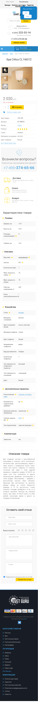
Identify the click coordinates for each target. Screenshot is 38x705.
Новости (8, 694)
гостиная (28, 394)
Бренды (8, 5)
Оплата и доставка (19, 5)
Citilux (19, 125)
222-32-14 (21, 32)
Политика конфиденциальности (16, 688)
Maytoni (7, 665)
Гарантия (30, 5)
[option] (5, 70)
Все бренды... (7, 671)
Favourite (8, 662)
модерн (21, 312)
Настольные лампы (12, 639)
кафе (5, 396)
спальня (21, 394)
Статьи (7, 691)
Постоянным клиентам (13, 685)
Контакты (19, 6)
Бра (6, 636)
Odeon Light (9, 668)
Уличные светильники (12, 642)
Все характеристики (8, 143)
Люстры (8, 633)
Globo (7, 659)
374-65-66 (19, 39)
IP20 (20, 418)
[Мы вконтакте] (19, 623)
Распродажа (9, 645)
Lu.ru (25, 619)
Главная (5, 54)
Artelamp (8, 653)
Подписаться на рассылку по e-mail (19, 577)
